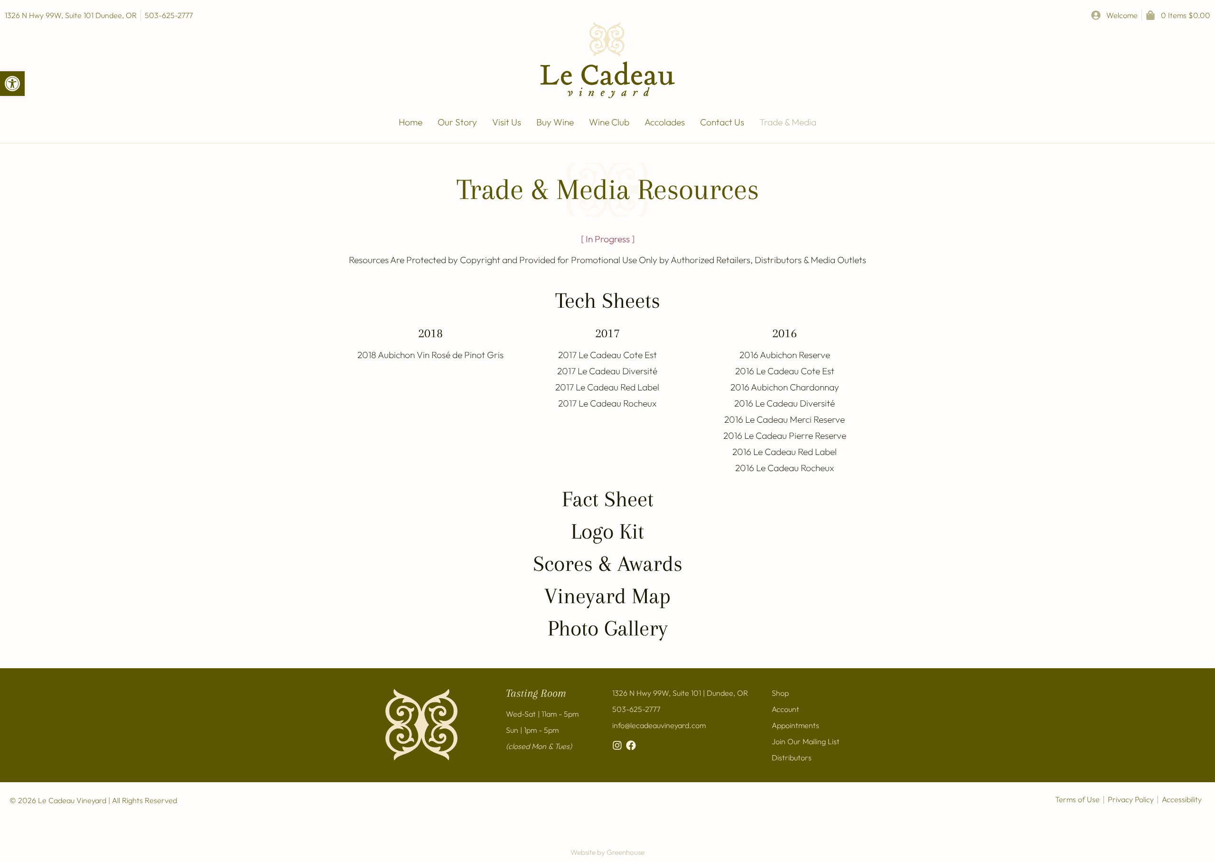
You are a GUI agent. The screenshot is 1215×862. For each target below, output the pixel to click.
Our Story (457, 122)
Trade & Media (787, 122)
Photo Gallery (608, 628)
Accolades (665, 122)
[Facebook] (631, 745)
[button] (12, 83)
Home (410, 122)
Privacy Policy (1131, 799)
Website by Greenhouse (607, 852)
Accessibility (1182, 799)
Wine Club (609, 122)
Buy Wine (555, 122)
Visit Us (506, 122)
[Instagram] (617, 745)
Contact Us (722, 122)
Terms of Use (1077, 799)
